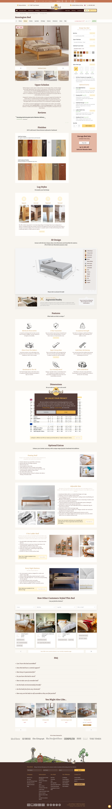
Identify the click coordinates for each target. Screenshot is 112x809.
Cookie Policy (58, 407)
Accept (65, 412)
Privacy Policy (46, 407)
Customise (46, 412)
